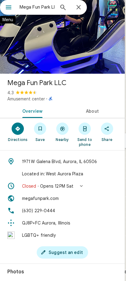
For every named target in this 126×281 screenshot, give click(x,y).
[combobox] (37, 7)
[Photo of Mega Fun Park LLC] (62, 37)
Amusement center (26, 99)
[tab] (31, 110)
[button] (62, 186)
